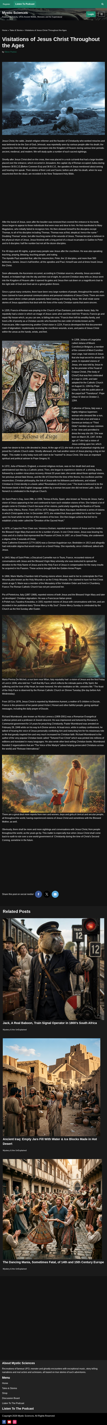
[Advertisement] (53, 199)
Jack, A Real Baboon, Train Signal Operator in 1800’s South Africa (50, 1023)
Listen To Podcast (24, 4)
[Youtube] (9, 1422)
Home (4, 30)
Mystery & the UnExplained (15, 1029)
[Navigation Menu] (101, 14)
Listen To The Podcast (13, 1403)
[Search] (102, 4)
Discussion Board (11, 1398)
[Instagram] (15, 1422)
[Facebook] (38, 894)
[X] (46, 894)
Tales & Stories (16, 30)
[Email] (55, 894)
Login (91, 14)
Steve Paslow (11, 52)
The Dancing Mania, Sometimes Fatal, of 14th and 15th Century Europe (53, 1262)
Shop (4, 1393)
